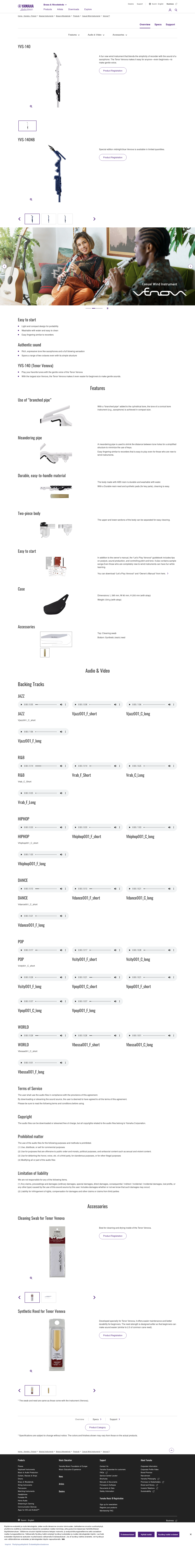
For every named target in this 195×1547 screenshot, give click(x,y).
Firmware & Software (108, 1485)
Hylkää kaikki (146, 1534)
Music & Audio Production (28, 1472)
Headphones (22, 1494)
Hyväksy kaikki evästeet (168, 1534)
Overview (145, 24)
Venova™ (106, 16)
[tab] (91, 308)
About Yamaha (146, 1460)
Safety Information (107, 1491)
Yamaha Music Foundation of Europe (73, 1466)
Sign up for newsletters (108, 1504)
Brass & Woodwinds (54, 4)
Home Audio (22, 1500)
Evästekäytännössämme (39, 1544)
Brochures (104, 1478)
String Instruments (25, 1485)
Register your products (108, 1507)
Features (72, 34)
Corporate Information (149, 1466)
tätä (63, 1539)
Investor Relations (148, 1488)
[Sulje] (191, 1534)
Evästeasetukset (127, 1534)
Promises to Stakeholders (151, 1482)
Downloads (73, 9)
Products (48, 9)
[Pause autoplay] (107, 308)
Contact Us (104, 1466)
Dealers (131, 4)
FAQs (102, 1472)
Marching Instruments (26, 1491)
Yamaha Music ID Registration (111, 1498)
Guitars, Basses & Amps (27, 1475)
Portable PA (22, 1497)
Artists (60, 9)
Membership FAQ (106, 1510)
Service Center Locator (108, 1475)
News (61, 1476)
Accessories (118, 34)
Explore (88, 9)
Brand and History (148, 1485)
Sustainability (146, 1491)
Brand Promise (146, 1472)
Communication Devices (27, 1506)
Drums (20, 1478)
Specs (158, 24)
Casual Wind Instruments (91, 16)
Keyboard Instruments (26, 1469)
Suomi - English (157, 4)
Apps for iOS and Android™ (28, 1510)
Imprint (8, 1544)
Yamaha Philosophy (148, 1478)
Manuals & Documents (108, 1482)
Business (170, 4)
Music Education (65, 1460)
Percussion (22, 1488)
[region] (97, 1534)
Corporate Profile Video (150, 1469)
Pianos (20, 1466)
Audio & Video (94, 34)
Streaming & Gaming (26, 1503)
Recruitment (145, 1475)
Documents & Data (107, 1488)
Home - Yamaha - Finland (27, 16)
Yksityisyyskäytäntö (20, 1544)
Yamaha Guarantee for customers (113, 1469)
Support (140, 4)
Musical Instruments (46, 16)
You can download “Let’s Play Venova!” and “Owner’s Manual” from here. (132, 573)
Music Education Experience (70, 1469)
